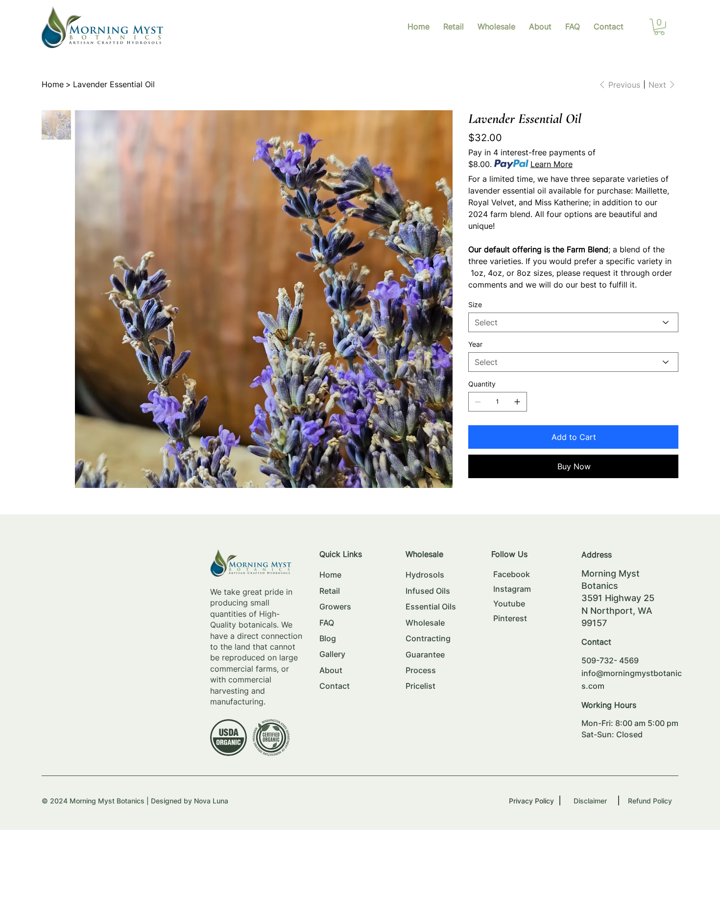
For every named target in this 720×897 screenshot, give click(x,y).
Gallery (332, 654)
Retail (329, 591)
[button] (659, 27)
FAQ (326, 623)
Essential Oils (431, 606)
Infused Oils (428, 591)
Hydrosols (425, 575)
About (330, 670)
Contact (334, 686)
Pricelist (420, 686)
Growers (335, 606)
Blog (327, 638)
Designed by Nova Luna (189, 801)
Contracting (428, 638)
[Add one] (517, 402)
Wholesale (425, 623)
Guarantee (425, 654)
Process (421, 670)
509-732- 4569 (610, 660)
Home (330, 575)
